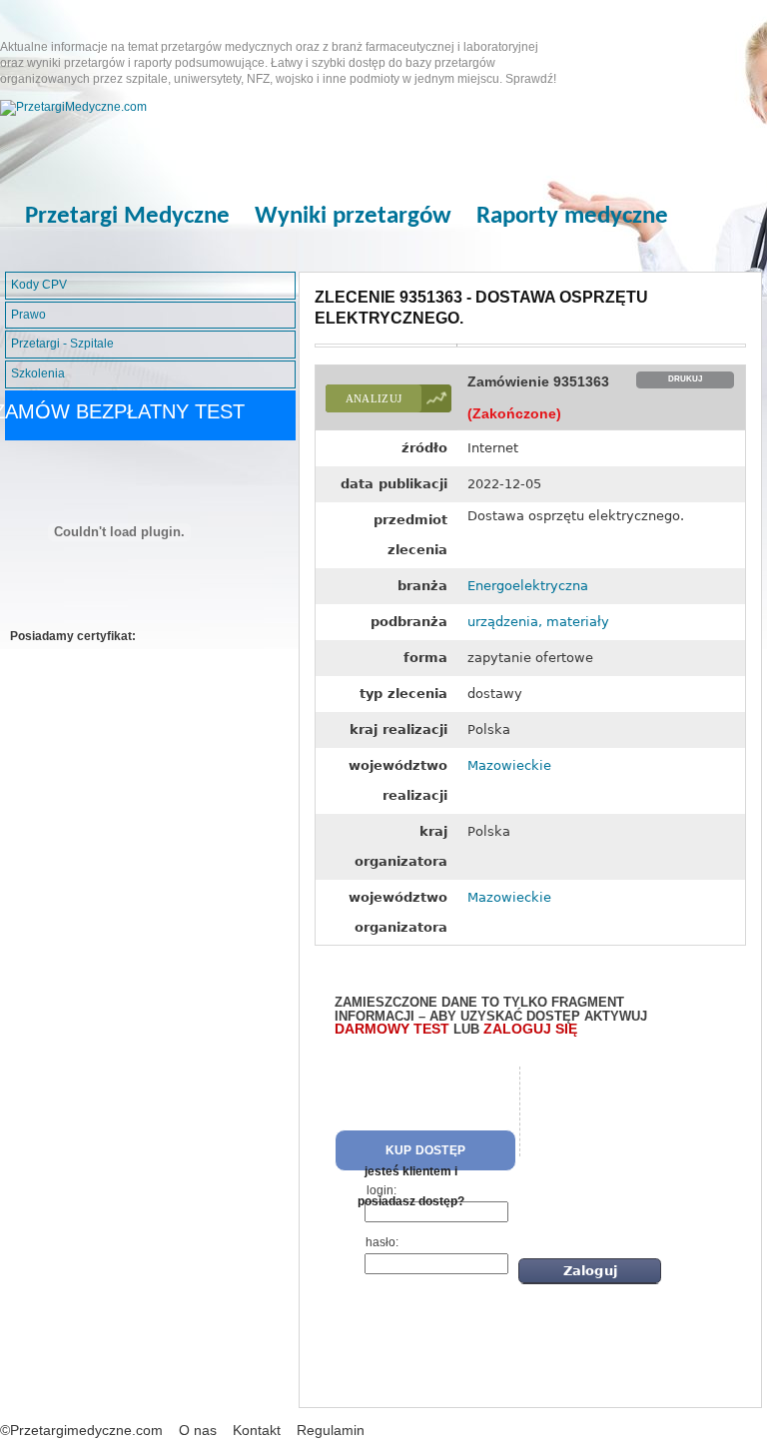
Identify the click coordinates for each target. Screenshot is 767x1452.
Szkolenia (38, 373)
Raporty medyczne (572, 216)
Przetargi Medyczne (127, 216)
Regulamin (331, 1430)
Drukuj (685, 378)
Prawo (28, 315)
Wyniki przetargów (353, 216)
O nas (198, 1430)
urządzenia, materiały (538, 621)
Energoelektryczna (527, 585)
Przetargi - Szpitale (62, 344)
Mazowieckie (509, 765)
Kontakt (257, 1430)
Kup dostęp (425, 1150)
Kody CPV (39, 285)
